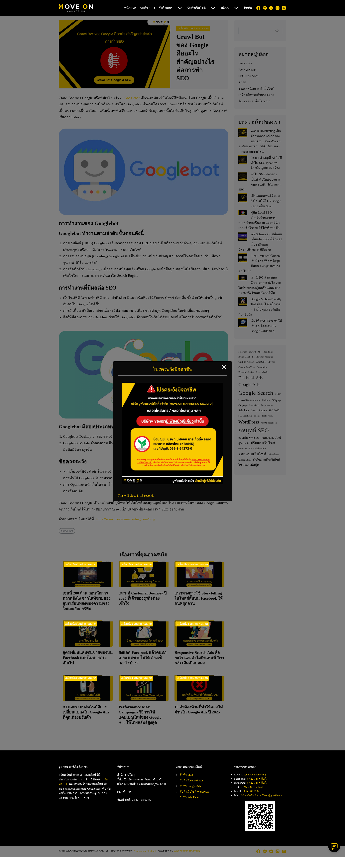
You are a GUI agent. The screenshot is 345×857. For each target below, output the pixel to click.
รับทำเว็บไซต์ (196, 8)
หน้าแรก (130, 8)
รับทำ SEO (147, 8)
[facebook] (258, 8)
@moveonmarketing (255, 774)
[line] (264, 8)
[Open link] (172, 483)
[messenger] (271, 8)
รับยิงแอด (165, 8)
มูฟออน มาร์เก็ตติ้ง (257, 778)
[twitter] (284, 8)
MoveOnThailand (253, 786)
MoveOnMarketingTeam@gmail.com (261, 795)
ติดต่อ (248, 8)
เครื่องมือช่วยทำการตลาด (80, 564)
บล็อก (225, 8)
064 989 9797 (251, 791)
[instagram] (277, 8)
